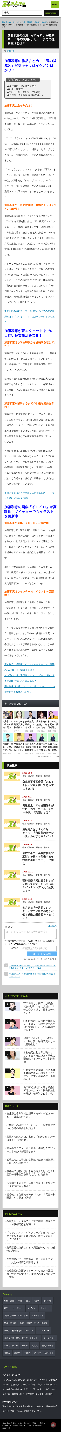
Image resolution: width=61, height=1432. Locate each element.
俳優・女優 (9, 1301)
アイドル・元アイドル (44, 1353)
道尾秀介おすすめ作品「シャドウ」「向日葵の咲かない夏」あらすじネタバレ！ (38, 833)
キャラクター (49, 1338)
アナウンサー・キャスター (16, 1316)
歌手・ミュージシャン (14, 1308)
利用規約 (52, 926)
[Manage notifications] (53, 1424)
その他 (27, 1353)
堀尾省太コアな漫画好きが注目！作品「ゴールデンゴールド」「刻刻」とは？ (38, 809)
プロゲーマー (43, 1330)
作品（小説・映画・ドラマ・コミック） (21, 1338)
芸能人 (7, 1353)
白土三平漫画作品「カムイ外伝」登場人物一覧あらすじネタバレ (38, 785)
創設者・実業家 (11, 1345)
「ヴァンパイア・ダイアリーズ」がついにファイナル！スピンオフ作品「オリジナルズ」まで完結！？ (31, 1235)
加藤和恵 (10, 51)
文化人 (35, 1345)
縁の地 (17, 1353)
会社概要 (48, 1394)
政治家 (25, 1345)
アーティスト (37, 1316)
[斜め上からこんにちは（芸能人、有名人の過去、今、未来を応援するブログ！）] (14, 4)
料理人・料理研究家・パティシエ (19, 1330)
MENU (54, 4)
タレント (48, 1301)
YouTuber (32, 1308)
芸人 (28, 1301)
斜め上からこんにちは (11, 22)
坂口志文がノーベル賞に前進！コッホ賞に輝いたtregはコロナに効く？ (32, 975)
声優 (20, 1301)
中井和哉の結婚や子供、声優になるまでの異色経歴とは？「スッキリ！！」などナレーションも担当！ (29, 316)
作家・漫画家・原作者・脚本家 (34, 22)
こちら (19, 1411)
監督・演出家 (10, 1323)
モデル (37, 1301)
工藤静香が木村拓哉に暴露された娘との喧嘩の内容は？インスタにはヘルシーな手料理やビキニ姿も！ (32, 966)
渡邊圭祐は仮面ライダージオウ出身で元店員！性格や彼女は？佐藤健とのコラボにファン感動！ (31, 1273)
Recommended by (44, 756)
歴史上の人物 (48, 1345)
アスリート (45, 1308)
